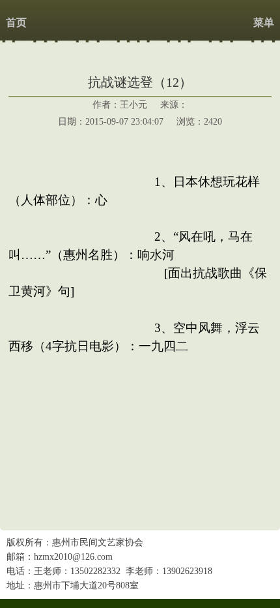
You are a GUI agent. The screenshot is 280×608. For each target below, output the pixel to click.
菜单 (263, 22)
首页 (16, 22)
